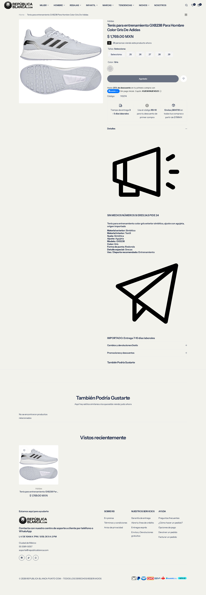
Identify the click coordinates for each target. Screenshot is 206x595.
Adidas (110, 21)
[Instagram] (22, 558)
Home (21, 14)
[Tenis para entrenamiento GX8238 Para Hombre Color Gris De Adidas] (38, 465)
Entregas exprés (139, 527)
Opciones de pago (167, 527)
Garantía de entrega (141, 518)
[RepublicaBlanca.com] (18, 5)
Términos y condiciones (115, 522)
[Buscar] (186, 5)
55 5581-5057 (25, 546)
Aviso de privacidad (113, 527)
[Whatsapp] (36, 558)
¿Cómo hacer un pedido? (170, 522)
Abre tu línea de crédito (142, 522)
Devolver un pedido (167, 532)
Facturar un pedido (167, 537)
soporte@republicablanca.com (33, 550)
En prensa (109, 518)
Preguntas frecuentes (168, 518)
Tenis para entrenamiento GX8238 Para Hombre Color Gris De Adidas (38, 491)
